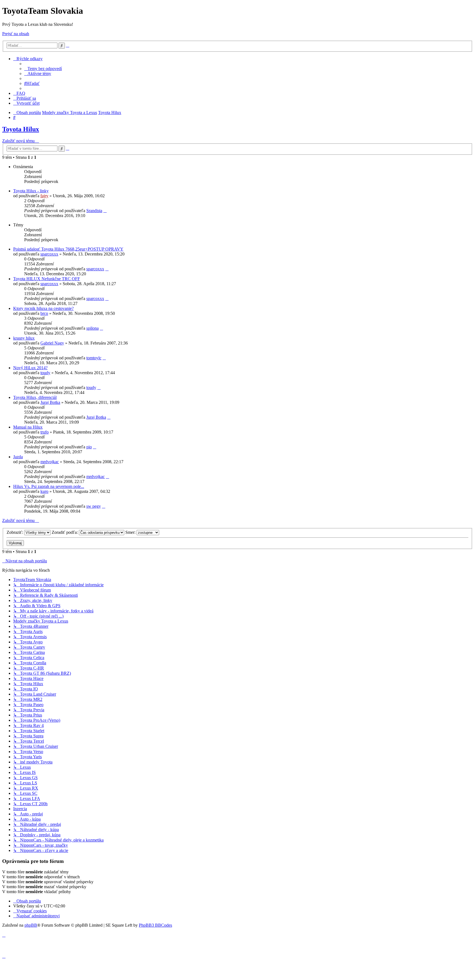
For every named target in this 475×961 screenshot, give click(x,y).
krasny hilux (24, 338)
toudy (45, 372)
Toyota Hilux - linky (31, 190)
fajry (44, 195)
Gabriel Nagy (52, 343)
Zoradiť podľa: (65, 532)
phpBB (30, 925)
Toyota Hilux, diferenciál (35, 397)
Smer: (131, 532)
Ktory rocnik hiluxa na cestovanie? (43, 308)
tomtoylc (93, 357)
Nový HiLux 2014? (30, 367)
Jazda (18, 456)
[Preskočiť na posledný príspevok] (105, 210)
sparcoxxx (49, 254)
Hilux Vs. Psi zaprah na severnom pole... (48, 486)
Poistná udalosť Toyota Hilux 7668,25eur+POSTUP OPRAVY (68, 249)
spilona (92, 328)
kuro (44, 491)
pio (89, 447)
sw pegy (93, 506)
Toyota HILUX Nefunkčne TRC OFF (46, 278)
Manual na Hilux (28, 427)
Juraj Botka (50, 402)
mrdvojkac (49, 461)
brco (44, 313)
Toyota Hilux (20, 129)
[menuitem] (43, 68)
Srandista (94, 210)
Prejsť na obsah (15, 33)
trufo (44, 432)
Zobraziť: (15, 532)
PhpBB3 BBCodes (155, 925)
